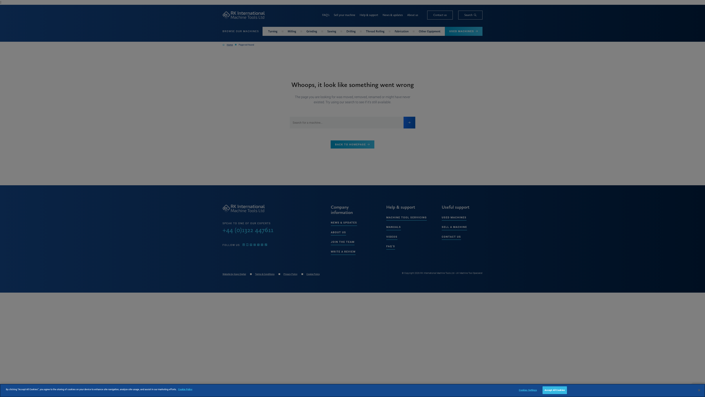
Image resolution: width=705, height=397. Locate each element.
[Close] (699, 390)
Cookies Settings (528, 390)
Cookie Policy (185, 389)
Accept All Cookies (555, 390)
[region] (352, 390)
